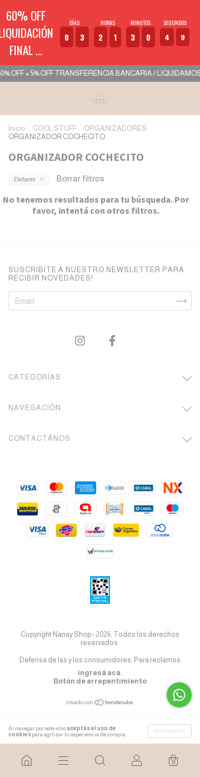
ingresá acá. (100, 672)
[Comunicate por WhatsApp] (179, 694)
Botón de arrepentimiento (100, 681)
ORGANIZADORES (115, 128)
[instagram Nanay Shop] (81, 341)
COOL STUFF (55, 128)
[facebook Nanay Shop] (112, 341)
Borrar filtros (80, 178)
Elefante (25, 179)
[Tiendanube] (100, 703)
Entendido (170, 731)
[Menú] (63, 760)
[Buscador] (100, 760)
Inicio (17, 128)
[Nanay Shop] (26, 760)
